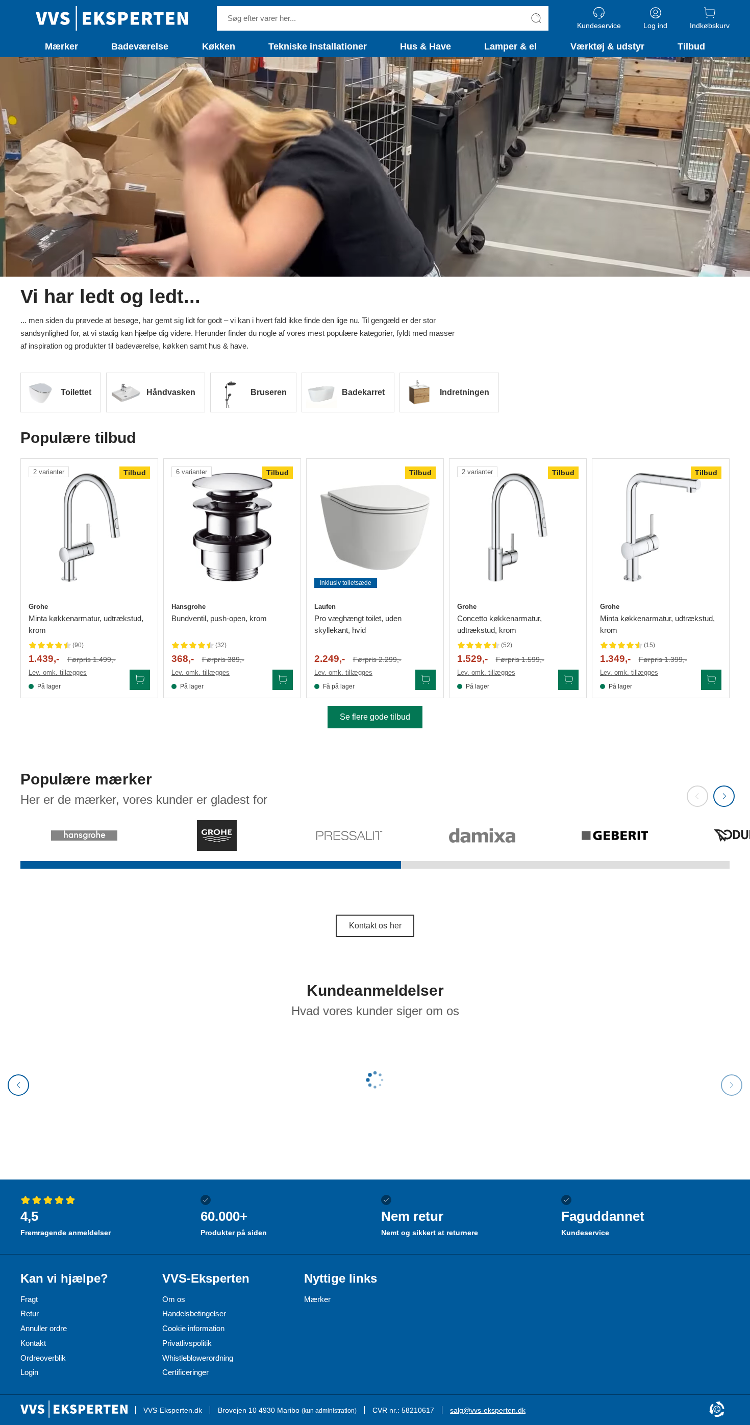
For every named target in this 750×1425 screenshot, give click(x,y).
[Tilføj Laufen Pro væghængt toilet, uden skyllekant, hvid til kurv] (425, 680)
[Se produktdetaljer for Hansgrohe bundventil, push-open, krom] (232, 527)
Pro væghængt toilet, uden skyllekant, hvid (358, 624)
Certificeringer (185, 1372)
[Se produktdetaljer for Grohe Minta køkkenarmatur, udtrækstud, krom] (89, 527)
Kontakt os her (375, 925)
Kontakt (33, 1343)
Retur (29, 1313)
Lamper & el (510, 46)
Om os (173, 1299)
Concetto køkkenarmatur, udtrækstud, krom (499, 624)
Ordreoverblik (43, 1358)
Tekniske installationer (317, 46)
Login (29, 1372)
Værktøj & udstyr (607, 46)
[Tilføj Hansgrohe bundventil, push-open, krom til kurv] (282, 680)
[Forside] (112, 18)
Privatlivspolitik (187, 1343)
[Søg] (536, 18)
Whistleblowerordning (197, 1358)
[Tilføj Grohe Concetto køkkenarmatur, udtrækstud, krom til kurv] (568, 680)
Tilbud (691, 46)
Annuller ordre (43, 1328)
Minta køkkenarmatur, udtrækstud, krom (86, 624)
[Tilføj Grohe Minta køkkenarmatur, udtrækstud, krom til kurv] (140, 680)
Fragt (29, 1299)
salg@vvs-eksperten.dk (488, 1410)
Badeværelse (139, 46)
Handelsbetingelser (194, 1313)
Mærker (61, 46)
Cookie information (193, 1328)
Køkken (218, 46)
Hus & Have (425, 46)
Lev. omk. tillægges (58, 672)
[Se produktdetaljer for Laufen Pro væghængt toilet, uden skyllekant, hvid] (375, 527)
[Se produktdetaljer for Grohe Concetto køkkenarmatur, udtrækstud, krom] (517, 527)
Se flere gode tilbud (375, 716)
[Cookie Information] (716, 1410)
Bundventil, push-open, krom (219, 618)
